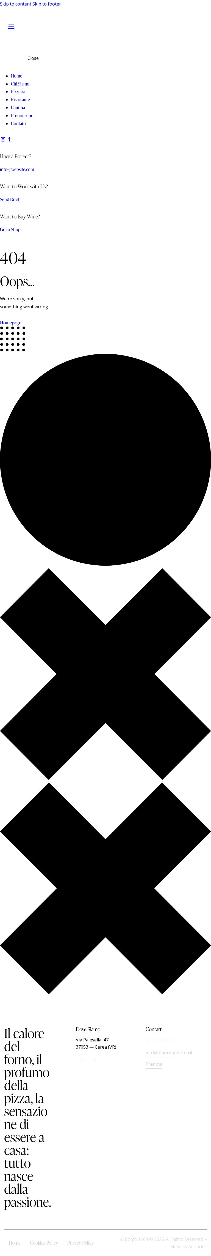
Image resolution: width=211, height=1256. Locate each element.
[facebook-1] (9, 139)
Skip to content (15, 4)
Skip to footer (46, 4)
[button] (11, 27)
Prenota (154, 1064)
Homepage (10, 322)
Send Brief (9, 199)
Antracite (197, 1247)
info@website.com (17, 169)
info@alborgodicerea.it (169, 1052)
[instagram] (3, 139)
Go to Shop (10, 229)
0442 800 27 (161, 1040)
